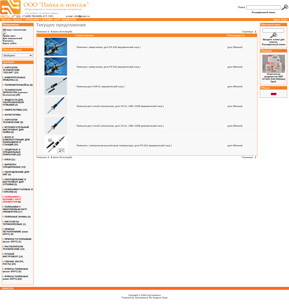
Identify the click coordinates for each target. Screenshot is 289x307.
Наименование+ (86, 35)
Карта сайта (9, 43)
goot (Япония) (235, 47)
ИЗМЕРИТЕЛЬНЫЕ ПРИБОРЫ (14, 78)
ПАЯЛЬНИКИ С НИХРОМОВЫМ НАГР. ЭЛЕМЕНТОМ (15, 209)
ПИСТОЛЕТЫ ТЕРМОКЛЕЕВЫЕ (12, 222)
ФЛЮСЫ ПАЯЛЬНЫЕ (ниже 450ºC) (15, 277)
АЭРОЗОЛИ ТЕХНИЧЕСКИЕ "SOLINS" (11, 70)
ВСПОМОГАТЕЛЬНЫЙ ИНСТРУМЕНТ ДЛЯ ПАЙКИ (16, 129)
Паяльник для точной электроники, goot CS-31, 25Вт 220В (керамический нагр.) (120, 126)
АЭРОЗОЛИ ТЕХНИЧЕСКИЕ (11, 120)
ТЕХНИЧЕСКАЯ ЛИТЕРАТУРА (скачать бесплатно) (15, 92)
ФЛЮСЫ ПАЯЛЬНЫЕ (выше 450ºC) (15, 270)
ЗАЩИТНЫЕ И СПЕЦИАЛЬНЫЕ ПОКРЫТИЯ (12, 152)
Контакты (8, 41)
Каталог (18, 19)
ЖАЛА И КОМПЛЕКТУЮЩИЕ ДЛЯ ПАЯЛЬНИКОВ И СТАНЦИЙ (16, 141)
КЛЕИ (8, 159)
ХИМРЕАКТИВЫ (13, 110)
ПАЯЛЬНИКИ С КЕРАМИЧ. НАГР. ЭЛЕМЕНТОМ (50, 19)
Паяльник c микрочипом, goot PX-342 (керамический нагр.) (108, 67)
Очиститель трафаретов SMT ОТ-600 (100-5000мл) (273, 76)
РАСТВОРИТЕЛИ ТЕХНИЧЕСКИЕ (13, 247)
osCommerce (154, 295)
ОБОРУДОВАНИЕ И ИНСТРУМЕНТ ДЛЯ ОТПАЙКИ (14, 182)
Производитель (236, 35)
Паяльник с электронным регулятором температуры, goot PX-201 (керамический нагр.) (124, 145)
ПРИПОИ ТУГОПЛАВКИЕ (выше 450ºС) (17, 240)
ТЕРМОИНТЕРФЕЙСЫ (17, 85)
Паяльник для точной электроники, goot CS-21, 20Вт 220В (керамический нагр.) (120, 106)
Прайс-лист (9, 36)
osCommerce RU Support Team (151, 297)
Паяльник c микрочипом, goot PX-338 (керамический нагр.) (108, 47)
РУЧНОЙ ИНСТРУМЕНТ (10, 255)
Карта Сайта (280, 19)
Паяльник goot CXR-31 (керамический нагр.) (100, 86)
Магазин (6, 19)
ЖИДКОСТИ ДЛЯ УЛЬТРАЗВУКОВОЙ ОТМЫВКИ (13, 102)
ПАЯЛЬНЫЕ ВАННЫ (16, 216)
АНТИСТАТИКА (13, 114)
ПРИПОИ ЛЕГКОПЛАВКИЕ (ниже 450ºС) (15, 231)
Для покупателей (12, 38)
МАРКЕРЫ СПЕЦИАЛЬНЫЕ (12, 165)
